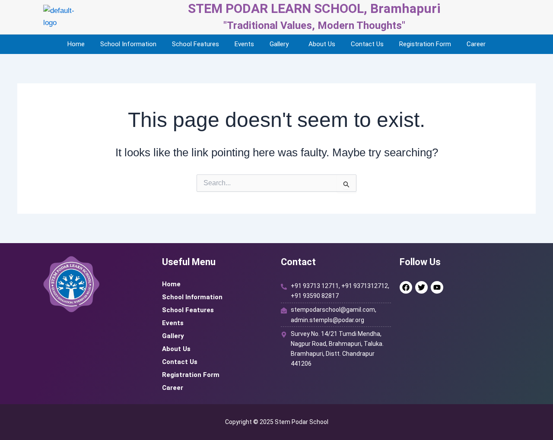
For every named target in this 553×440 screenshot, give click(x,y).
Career (476, 44)
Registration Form (425, 44)
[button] (281, 44)
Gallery (279, 44)
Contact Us (367, 44)
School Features (195, 44)
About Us (321, 44)
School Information (128, 44)
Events (244, 44)
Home (76, 44)
